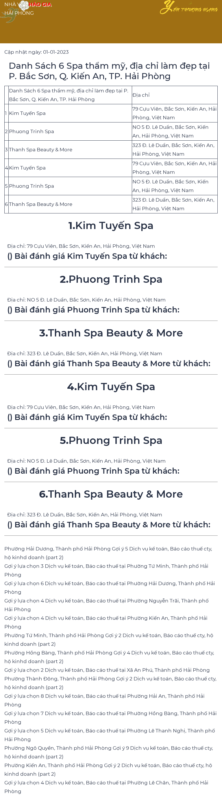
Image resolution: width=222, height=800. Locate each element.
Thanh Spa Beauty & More (40, 149)
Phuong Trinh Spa (31, 131)
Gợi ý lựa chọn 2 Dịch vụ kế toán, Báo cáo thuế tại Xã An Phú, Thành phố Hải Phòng (107, 670)
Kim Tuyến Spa (27, 113)
